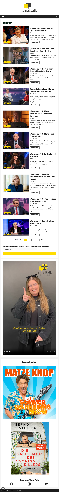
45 (38, 239)
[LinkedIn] (47, 484)
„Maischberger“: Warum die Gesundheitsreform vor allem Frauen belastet (16, 183)
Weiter (42, 239)
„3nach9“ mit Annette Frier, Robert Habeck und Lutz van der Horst (16, 55)
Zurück (16, 239)
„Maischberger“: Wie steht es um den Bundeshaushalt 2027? (16, 206)
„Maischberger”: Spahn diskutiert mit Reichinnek (16, 160)
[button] (3, 16)
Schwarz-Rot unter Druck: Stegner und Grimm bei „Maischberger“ (16, 96)
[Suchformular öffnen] (57, 16)
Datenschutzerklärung (15, 490)
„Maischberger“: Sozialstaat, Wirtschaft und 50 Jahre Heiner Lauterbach (16, 119)
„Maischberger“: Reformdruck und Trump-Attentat (16, 227)
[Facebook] (11, 484)
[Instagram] (29, 484)
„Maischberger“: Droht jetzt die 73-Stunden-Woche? (16, 140)
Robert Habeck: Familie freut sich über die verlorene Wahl (16, 35)
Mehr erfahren (35, 42)
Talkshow (7, 41)
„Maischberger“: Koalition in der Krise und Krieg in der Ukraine (16, 75)
